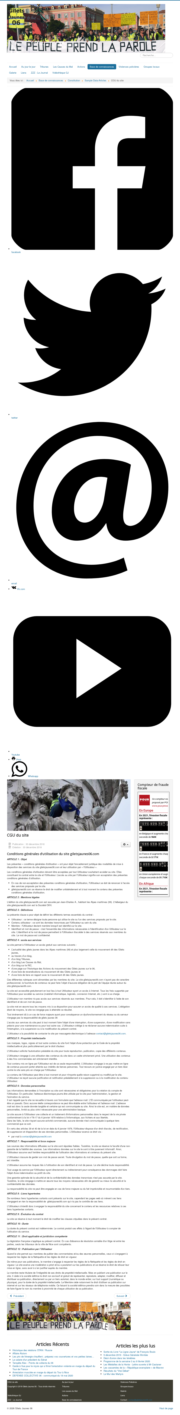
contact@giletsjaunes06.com (111, 1033)
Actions (81, 66)
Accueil (13, 66)
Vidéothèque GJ (60, 72)
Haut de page (166, 1408)
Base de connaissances (102, 66)
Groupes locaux (152, 66)
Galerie (12, 72)
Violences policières (129, 66)
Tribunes (44, 66)
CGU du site (13, 1382)
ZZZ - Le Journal (39, 72)
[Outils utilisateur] (126, 844)
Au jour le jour (28, 66)
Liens (23, 72)
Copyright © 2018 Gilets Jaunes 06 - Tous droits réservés (31, 1386)
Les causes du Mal (70, 1391)
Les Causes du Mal (63, 66)
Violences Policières (128, 1382)
